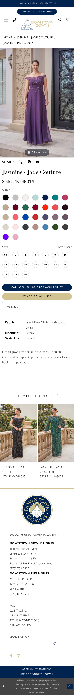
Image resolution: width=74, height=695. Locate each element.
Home (8, 37)
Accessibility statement (37, 669)
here (42, 692)
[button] (6, 19)
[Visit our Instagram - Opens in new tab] (19, 656)
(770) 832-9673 (19, 594)
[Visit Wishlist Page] (68, 19)
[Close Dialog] (3, 686)
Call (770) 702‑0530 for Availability (37, 287)
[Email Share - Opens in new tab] (37, 162)
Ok (70, 686)
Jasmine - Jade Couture (35, 37)
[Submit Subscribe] (53, 644)
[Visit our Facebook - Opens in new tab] (11, 656)
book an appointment (15, 362)
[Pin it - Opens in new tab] (29, 162)
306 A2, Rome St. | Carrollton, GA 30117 (34, 534)
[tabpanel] (37, 103)
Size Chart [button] (65, 247)
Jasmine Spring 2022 (18, 43)
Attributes (12, 307)
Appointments (20, 615)
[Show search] (60, 19)
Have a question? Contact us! (37, 3)
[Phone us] (15, 19)
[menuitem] (6, 19)
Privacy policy (21, 625)
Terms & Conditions (24, 620)
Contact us (19, 610)
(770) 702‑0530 (19, 568)
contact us (60, 357)
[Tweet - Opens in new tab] (21, 162)
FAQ (12, 605)
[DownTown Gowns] (37, 24)
